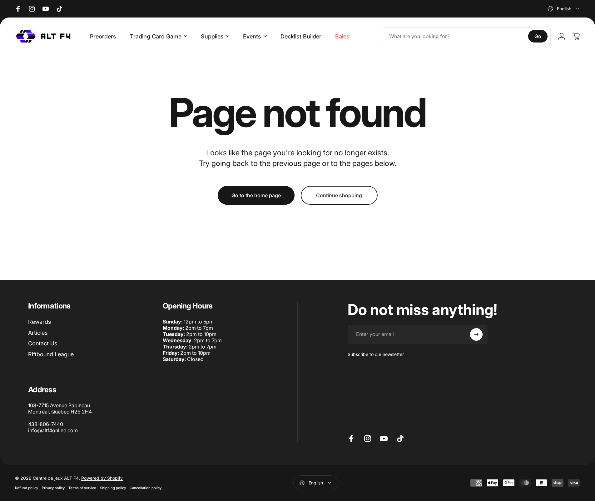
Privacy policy (53, 488)
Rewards (39, 321)
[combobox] (564, 9)
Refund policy (26, 488)
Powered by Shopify (102, 478)
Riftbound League (51, 354)
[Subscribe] (476, 334)
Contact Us (42, 343)
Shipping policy (113, 488)
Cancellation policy (145, 488)
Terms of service (82, 488)
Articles (37, 332)
